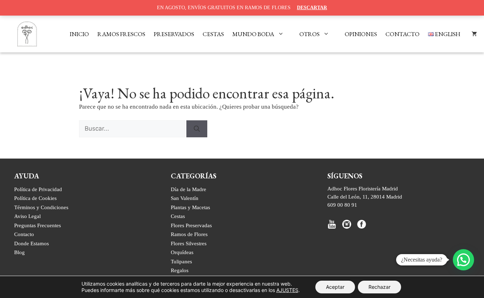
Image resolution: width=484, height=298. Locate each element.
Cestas (178, 216)
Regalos (179, 270)
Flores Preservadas (191, 225)
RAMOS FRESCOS (121, 34)
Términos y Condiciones (41, 207)
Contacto (24, 234)
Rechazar (379, 287)
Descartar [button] (312, 7)
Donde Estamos (31, 243)
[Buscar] (196, 128)
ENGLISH (447, 34)
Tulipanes (181, 261)
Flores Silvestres (189, 243)
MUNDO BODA (253, 34)
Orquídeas (182, 252)
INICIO (79, 34)
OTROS (309, 34)
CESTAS (213, 34)
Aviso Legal (27, 216)
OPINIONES (361, 34)
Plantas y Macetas (190, 207)
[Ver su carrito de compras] (474, 34)
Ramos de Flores (189, 234)
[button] (463, 259)
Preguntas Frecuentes (37, 225)
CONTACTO (402, 34)
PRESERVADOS (174, 34)
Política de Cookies (35, 198)
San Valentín (184, 198)
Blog (19, 252)
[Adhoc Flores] (27, 34)
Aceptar (335, 287)
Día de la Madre (188, 189)
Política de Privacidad (38, 189)
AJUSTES (287, 290)
